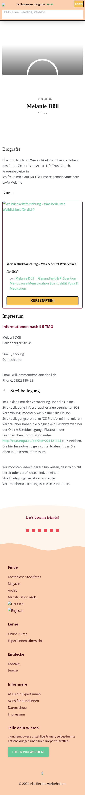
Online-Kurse (25, 4)
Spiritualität (58, 283)
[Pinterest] (33, 530)
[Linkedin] (39, 530)
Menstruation (38, 283)
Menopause (18, 283)
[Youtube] (51, 530)
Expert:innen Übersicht (25, 641)
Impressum (16, 714)
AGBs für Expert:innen (24, 694)
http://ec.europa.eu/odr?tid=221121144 (31, 441)
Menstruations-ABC (22, 597)
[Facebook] (57, 530)
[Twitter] (45, 530)
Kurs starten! (43, 300)
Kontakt (14, 664)
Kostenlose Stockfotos (24, 577)
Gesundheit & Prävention (57, 278)
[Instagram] (27, 530)
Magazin (39, 4)
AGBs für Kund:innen (23, 701)
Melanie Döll (24, 278)
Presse (13, 671)
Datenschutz (17, 707)
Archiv (12, 590)
